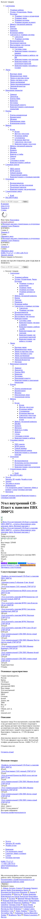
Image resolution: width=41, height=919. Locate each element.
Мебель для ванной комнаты (21, 24)
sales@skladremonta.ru (9, 866)
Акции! (8, 481)
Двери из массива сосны (19, 78)
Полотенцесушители (18, 43)
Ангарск (12, 888)
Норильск (18, 903)
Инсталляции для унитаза (20, 45)
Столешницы (20, 138)
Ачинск (19, 888)
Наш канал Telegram (9, 819)
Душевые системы (22, 39)
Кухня (12, 129)
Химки (3, 915)
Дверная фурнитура (17, 86)
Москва (28, 898)
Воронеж (23, 892)
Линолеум (14, 96)
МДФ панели (15, 171)
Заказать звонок (7, 255)
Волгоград (16, 892)
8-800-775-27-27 (7, 253)
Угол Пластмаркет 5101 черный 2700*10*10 (18, 586)
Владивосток (6, 892)
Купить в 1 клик (13, 565)
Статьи (14, 490)
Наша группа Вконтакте (10, 814)
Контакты (9, 492)
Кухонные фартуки (22, 140)
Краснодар (24, 896)
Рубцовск (17, 909)
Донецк (32, 892)
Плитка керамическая (18, 115)
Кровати (13, 150)
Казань (25, 894)
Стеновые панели (12, 164)
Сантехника (10, 6)
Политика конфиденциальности (13, 812)
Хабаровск (19, 913)
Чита (19, 915)
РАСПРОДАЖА (11, 197)
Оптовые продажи (25, 490)
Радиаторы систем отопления (21, 185)
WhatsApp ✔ (12, 563)
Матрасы (13, 152)
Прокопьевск (28, 907)
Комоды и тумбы (16, 154)
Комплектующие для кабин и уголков (27, 340)
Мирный (21, 898)
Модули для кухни (22, 134)
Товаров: (5, 232)
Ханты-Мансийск (31, 913)
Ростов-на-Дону (7, 909)
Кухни (17, 132)
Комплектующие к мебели (20, 162)
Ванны (12, 26)
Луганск (12, 898)
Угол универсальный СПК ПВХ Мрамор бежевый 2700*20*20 (17, 647)
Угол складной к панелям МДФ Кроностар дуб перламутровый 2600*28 (19, 598)
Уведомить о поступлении (11, 567)
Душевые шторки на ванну (25, 22)
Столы (12, 158)
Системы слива (21, 49)
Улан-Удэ (32, 911)
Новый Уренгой (7, 903)
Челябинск (12, 915)
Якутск (3, 917)
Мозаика (13, 119)
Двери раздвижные (17, 82)
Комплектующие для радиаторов (23, 189)
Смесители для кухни (23, 142)
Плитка (8, 111)
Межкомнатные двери (18, 76)
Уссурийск (5, 913)
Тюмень (24, 911)
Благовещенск (17, 890)
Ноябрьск (25, 903)
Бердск (3, 890)
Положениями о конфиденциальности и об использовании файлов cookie (17, 881)
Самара (26, 909)
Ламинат (13, 94)
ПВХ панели (15, 169)
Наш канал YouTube (8, 817)
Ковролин (14, 101)
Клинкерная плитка (17, 123)
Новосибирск (34, 900)
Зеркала (13, 156)
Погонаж (13, 88)
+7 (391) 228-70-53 (21, 253)
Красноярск (14, 220)
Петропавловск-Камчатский (12, 907)
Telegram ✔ (22, 563)
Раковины (14, 30)
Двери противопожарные (20, 84)
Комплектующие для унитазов (26, 59)
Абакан (5, 888)
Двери (7, 70)
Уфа (11, 913)
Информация (10, 485)
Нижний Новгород (10, 900)
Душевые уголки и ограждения (27, 16)
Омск (34, 903)
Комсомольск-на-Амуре (10, 896)
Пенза (25, 905)
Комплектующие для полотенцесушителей (23, 62)
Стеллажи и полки (17, 160)
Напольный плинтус (18, 105)
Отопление (9, 179)
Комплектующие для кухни (25, 144)
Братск (26, 890)
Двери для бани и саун (19, 80)
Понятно (5, 884)
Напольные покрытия (13, 90)
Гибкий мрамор (16, 173)
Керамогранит (15, 117)
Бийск (9, 890)
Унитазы (13, 28)
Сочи (11, 911)
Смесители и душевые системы (22, 35)
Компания (9, 849)
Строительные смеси (13, 191)
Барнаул (34, 888)
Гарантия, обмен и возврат (15, 853)
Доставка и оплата (12, 483)
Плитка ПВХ (15, 99)
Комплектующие (16, 47)
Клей (12, 195)
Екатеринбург (6, 894)
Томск (18, 911)
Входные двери (16, 74)
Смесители (19, 37)
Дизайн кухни (26, 479)
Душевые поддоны (22, 20)
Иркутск (17, 894)
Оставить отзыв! (7, 752)
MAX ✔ (4, 563)
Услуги (8, 477)
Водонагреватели (17, 41)
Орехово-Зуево (14, 905)
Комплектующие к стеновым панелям (25, 177)
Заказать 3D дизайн (13, 479)
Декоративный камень (18, 175)
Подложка (14, 103)
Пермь (30, 905)
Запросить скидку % (28, 565)
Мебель (8, 125)
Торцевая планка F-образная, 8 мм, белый (17, 582)
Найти (25, 201)
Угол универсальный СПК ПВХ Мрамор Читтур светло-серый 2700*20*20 (20, 641)
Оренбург (4, 905)
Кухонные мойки (16, 33)
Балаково (27, 888)
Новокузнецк (23, 900)
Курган (3, 898)
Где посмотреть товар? (14, 487)
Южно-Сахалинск (31, 915)
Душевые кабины (17, 10)
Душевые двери (21, 18)
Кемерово (32, 894)
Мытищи (34, 898)
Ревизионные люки (17, 121)
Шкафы (13, 148)
